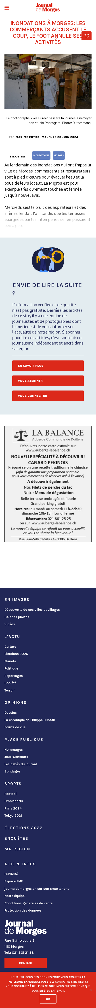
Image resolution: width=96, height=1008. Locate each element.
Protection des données (23, 910)
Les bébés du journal (20, 764)
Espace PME (13, 881)
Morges (59, 155)
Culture (10, 647)
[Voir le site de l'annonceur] (48, 484)
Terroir (9, 690)
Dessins (10, 713)
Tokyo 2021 (13, 816)
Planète (10, 661)
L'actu (12, 636)
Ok (48, 999)
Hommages (13, 750)
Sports (13, 783)
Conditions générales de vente (28, 903)
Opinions (15, 702)
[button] (6, 8)
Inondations (41, 155)
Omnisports (13, 801)
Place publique (23, 739)
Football (10, 794)
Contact (25, 963)
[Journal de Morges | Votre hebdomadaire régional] (48, 7)
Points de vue (14, 727)
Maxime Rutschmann (33, 137)
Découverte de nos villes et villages (32, 610)
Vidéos (9, 624)
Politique (11, 668)
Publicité (11, 874)
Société (10, 683)
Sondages (12, 771)
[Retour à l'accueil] (25, 928)
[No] (90, 990)
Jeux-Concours (16, 757)
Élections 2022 (23, 827)
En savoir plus (30, 366)
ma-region (17, 849)
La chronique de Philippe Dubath (29, 720)
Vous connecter (32, 396)
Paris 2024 (13, 808)
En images (16, 599)
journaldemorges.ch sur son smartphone (36, 889)
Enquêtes (16, 838)
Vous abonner (30, 381)
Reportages (13, 676)
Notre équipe (14, 896)
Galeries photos (16, 617)
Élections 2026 (16, 654)
